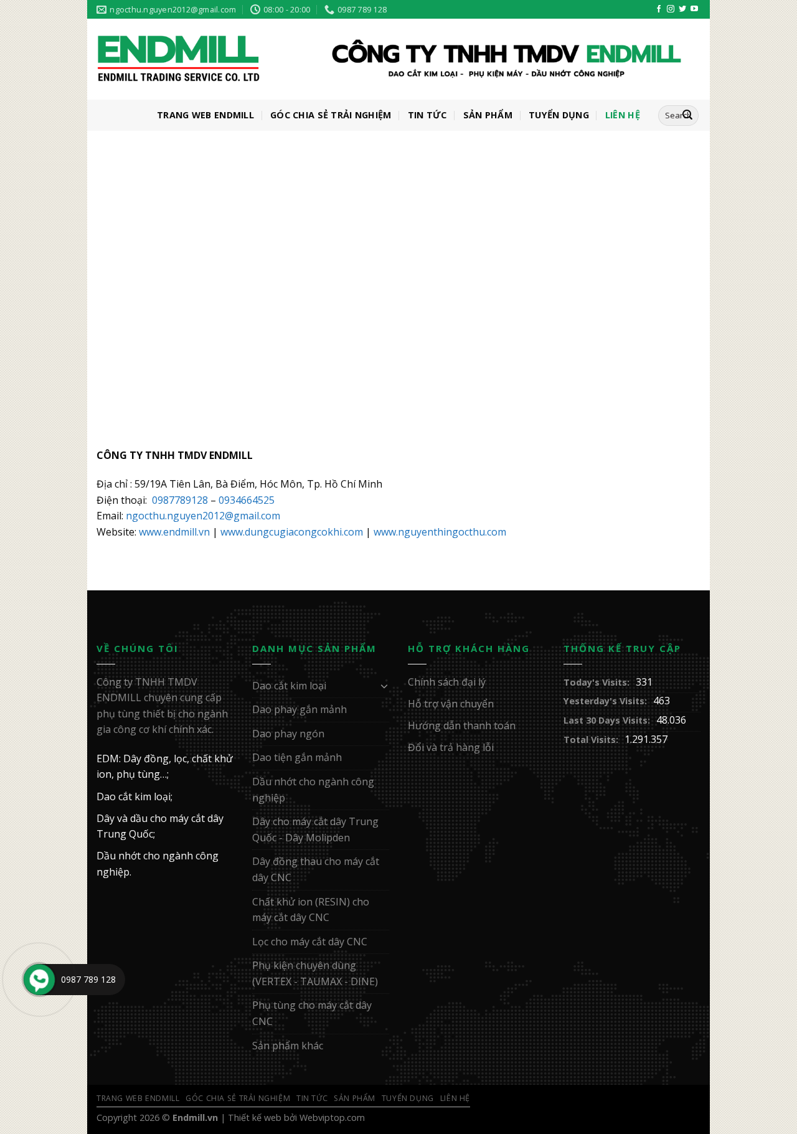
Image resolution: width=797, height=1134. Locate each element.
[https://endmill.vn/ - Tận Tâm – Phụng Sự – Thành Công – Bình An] (389, 59)
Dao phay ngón (288, 733)
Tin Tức (427, 115)
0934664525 (247, 500)
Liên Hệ (622, 115)
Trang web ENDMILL (205, 115)
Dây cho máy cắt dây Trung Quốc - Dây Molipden (315, 829)
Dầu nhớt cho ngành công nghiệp (313, 790)
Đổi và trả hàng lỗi (451, 747)
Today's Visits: (597, 682)
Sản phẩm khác (287, 1045)
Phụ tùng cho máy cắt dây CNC (312, 1013)
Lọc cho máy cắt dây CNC (309, 941)
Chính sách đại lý (447, 682)
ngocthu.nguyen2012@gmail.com (203, 515)
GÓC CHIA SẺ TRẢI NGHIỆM (331, 115)
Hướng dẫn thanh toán (462, 725)
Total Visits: (591, 739)
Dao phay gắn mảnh (299, 709)
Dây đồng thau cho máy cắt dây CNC (315, 869)
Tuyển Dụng (559, 115)
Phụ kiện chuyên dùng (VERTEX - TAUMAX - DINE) (315, 973)
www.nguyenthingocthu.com (440, 532)
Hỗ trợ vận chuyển (451, 704)
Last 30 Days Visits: (607, 720)
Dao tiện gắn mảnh (297, 757)
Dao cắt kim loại (289, 685)
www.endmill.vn (174, 532)
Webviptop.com (332, 1117)
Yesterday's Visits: (605, 701)
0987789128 (180, 500)
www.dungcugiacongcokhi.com (291, 532)
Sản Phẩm (487, 115)
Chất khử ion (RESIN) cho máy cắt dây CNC (310, 910)
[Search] (687, 115)
